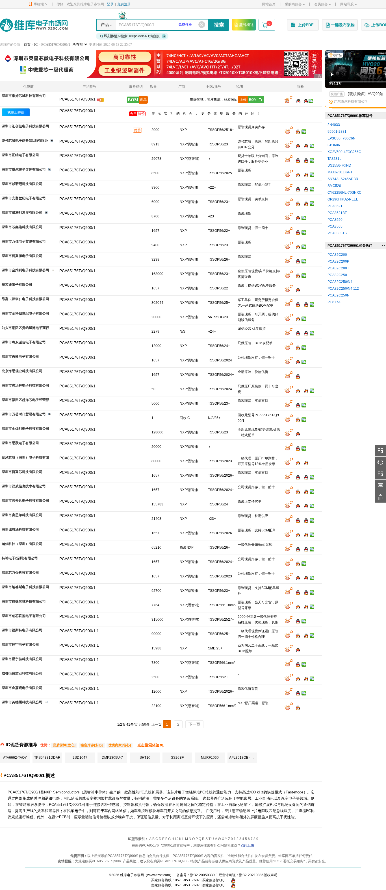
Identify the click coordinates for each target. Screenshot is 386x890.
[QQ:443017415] (296, 362)
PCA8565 (335, 226)
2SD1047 (80, 758)
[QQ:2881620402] (305, 146)
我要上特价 (15, 112)
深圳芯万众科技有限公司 (20, 573)
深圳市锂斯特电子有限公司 (22, 630)
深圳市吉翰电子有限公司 (20, 357)
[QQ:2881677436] (296, 146)
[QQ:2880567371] (305, 678)
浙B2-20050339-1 (204, 875)
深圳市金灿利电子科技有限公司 (25, 270)
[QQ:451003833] (296, 246)
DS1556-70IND (339, 165)
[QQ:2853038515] (296, 203)
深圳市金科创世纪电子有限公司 (25, 313)
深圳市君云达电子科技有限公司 (25, 501)
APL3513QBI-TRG (243, 758)
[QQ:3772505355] (305, 333)
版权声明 (270, 875)
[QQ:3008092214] (296, 174)
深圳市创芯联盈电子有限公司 (24, 616)
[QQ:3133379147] (296, 563)
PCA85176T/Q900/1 (77, 110)
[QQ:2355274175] (296, 650)
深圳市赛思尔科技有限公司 (22, 515)
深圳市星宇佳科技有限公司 (22, 659)
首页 (27, 45)
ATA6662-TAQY (15, 758)
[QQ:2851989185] (296, 664)
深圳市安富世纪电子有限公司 (24, 198)
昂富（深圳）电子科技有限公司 (25, 299)
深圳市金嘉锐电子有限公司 (22, 688)
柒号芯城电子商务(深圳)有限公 (25, 141)
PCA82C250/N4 (340, 282)
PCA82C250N (339, 295)
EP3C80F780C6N (341, 138)
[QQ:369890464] (305, 160)
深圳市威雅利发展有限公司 (22, 213)
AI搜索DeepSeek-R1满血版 (132, 36)
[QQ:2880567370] (296, 678)
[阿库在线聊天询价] (288, 101)
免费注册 (124, 4)
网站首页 (269, 4)
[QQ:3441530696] (296, 549)
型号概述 (246, 25)
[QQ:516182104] (296, 232)
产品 (105, 24)
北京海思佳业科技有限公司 (22, 371)
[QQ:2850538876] (296, 448)
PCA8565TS (337, 233)
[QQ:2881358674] (296, 218)
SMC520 (334, 186)
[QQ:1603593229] (305, 534)
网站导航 (347, 4)
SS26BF (177, 758)
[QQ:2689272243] (296, 578)
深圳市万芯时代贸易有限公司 (24, 414)
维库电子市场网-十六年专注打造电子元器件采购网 (34, 25)
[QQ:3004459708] (305, 477)
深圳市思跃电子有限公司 (20, 443)
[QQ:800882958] (305, 506)
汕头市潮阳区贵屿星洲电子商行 (25, 328)
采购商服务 (293, 4)
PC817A (334, 302)
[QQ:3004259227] (296, 592)
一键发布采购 (343, 25)
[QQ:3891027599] (305, 578)
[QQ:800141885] (305, 304)
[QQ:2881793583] (296, 621)
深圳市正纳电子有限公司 (20, 155)
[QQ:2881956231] (296, 434)
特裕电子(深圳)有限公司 (20, 558)
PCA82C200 (337, 255)
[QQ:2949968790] (296, 534)
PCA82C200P (338, 261)
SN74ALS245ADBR (343, 179)
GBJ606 (334, 145)
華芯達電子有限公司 (17, 285)
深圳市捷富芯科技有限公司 (22, 472)
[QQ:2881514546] (296, 419)
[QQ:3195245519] (296, 405)
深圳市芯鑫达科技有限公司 (22, 227)
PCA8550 (335, 220)
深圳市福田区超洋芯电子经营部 (25, 400)
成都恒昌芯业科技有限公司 (22, 673)
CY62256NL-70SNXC (344, 193)
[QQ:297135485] (305, 592)
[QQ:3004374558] (296, 491)
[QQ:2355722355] (296, 390)
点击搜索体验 (148, 745)
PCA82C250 (337, 275)
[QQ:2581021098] (296, 693)
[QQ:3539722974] (305, 549)
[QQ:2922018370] (296, 333)
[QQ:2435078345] (296, 290)
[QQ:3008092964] (297, 101)
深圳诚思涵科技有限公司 (20, 529)
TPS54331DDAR (47, 758)
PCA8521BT (337, 213)
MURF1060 (210, 758)
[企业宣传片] (100, 101)
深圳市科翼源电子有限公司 (22, 256)
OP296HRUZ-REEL (343, 199)
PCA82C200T (338, 268)
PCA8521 (335, 206)
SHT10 (145, 758)
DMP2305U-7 (112, 758)
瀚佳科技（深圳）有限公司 (22, 544)
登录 (110, 4)
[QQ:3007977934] (296, 606)
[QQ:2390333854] (296, 160)
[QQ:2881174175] (296, 261)
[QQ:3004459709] (296, 477)
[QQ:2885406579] (305, 520)
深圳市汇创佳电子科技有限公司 (25, 126)
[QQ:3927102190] (296, 376)
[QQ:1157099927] (305, 635)
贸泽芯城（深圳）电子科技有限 (25, 457)
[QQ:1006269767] (305, 390)
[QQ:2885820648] (296, 189)
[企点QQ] (296, 304)
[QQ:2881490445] (305, 606)
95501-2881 (337, 132)
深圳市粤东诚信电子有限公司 (24, 342)
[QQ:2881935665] (296, 275)
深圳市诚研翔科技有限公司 (22, 184)
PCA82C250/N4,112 (343, 289)
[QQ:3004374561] (305, 491)
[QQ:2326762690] (296, 635)
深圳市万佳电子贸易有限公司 (24, 241)
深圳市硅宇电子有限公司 (20, 645)
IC (36, 45)
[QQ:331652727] (232, 885)
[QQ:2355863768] (296, 707)
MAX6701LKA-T (340, 172)
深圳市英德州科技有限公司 (22, 702)
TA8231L (334, 159)
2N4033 (334, 125)
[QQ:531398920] (296, 131)
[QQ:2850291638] (296, 462)
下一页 (194, 724)
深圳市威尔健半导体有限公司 (24, 169)
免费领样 (185, 25)
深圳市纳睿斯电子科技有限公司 (25, 587)
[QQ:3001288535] (305, 189)
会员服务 (321, 4)
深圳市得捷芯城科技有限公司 (24, 601)
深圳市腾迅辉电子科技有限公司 (25, 385)
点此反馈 (247, 845)
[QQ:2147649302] (296, 318)
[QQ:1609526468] (232, 880)
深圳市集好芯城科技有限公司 (24, 96)
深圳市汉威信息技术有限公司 (24, 486)
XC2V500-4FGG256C (344, 152)
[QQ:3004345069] (296, 347)
